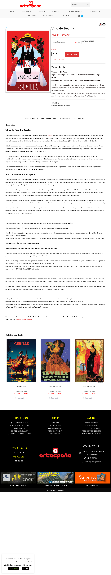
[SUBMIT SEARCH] (88, 4)
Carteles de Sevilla (64, 105)
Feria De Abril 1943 (55, 386)
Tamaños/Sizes (59, 42)
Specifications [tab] (80, 119)
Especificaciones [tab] (65, 119)
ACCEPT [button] (25, 568)
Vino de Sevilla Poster (24, 319)
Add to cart (72, 54)
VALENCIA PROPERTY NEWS (55, 485)
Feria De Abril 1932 (89, 386)
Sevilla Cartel (21, 386)
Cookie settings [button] (14, 568)
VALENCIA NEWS (92, 485)
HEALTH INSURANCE (18, 485)
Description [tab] (30, 119)
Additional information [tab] (46, 119)
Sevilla (50, 135)
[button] (6, 28)
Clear (78, 42)
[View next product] (103, 24)
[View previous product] (100, 24)
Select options (21, 398)
